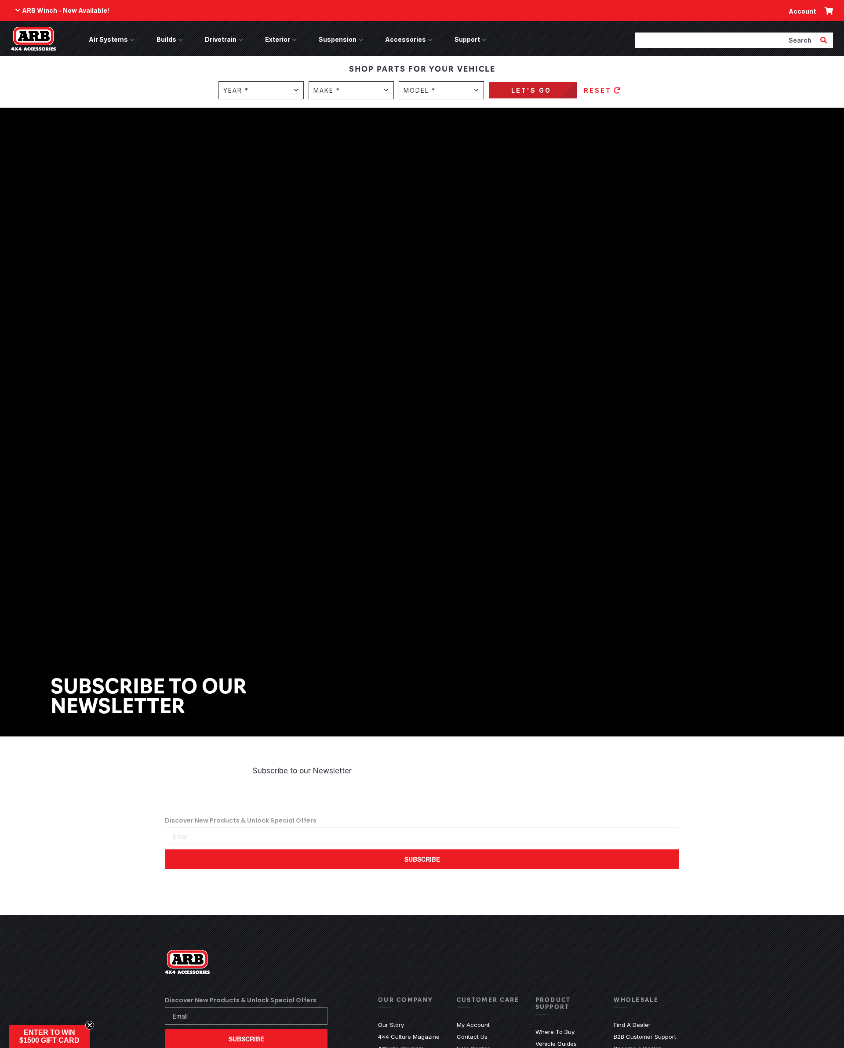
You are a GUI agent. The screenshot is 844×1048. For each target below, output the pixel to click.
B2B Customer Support (645, 1036)
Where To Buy (555, 1031)
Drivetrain (220, 39)
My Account (473, 1024)
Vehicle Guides (556, 1043)
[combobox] (726, 40)
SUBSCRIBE (422, 859)
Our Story (391, 1024)
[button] (49, 1036)
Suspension (338, 39)
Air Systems (108, 39)
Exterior (277, 39)
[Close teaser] (89, 1025)
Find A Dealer (632, 1024)
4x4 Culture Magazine (409, 1036)
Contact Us (472, 1036)
